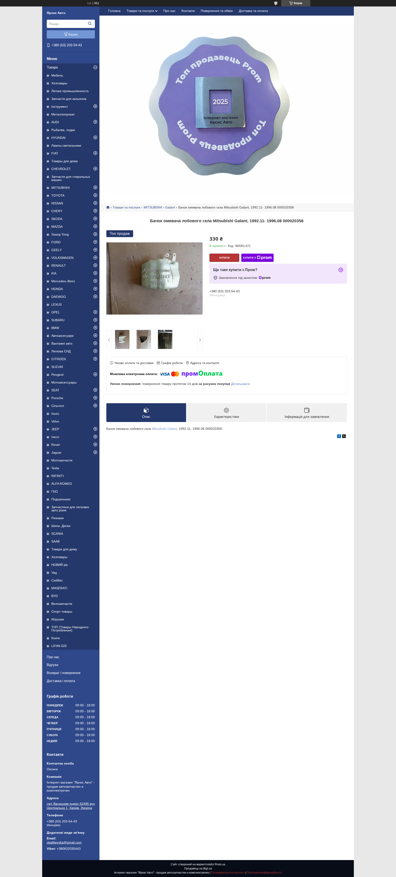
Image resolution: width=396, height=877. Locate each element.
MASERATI (59, 588)
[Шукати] (90, 24)
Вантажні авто (61, 343)
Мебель (57, 75)
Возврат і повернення (63, 673)
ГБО (54, 491)
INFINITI (57, 476)
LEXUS (56, 304)
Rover (55, 445)
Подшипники (60, 499)
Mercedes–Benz (63, 281)
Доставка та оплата (253, 11)
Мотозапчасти (61, 460)
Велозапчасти (61, 604)
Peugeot (57, 374)
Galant (170, 207)
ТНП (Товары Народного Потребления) (69, 628)
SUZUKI (57, 367)
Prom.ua (220, 864)
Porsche (57, 398)
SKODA (56, 219)
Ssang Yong (60, 234)
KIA (53, 273)
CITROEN (58, 359)
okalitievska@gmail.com (64, 842)
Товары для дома (64, 161)
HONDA (57, 289)
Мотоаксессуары (64, 382)
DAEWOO (58, 297)
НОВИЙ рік (59, 565)
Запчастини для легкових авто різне (70, 508)
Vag (54, 572)
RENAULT (58, 265)
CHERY (56, 211)
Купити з (249, 257)
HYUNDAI (58, 138)
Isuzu (55, 413)
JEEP (55, 429)
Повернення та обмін (217, 11)
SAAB (55, 541)
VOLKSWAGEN (62, 258)
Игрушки (57, 619)
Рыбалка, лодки (63, 130)
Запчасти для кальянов (68, 99)
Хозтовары (59, 83)
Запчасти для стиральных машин (70, 178)
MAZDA (57, 226)
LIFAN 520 (59, 646)
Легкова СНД (61, 351)
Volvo (55, 421)
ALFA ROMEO (61, 483)
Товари (52, 67)
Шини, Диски (60, 526)
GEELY (56, 250)
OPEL (55, 312)
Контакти (188, 11)
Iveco (55, 437)
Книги (55, 638)
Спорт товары (61, 611)
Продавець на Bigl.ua (198, 868)
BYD (54, 596)
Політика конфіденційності (264, 872)
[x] (344, 437)
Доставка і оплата (61, 681)
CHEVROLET (61, 169)
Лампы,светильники (66, 145)
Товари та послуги (140, 11)
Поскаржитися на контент (228, 872)
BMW (55, 328)
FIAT (54, 153)
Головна (114, 11)
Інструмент (59, 106)
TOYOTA (57, 195)
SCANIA (57, 533)
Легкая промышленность (70, 91)
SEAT (55, 390)
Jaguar (56, 452)
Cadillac (57, 580)
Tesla (55, 468)
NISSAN (57, 203)
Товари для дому (64, 549)
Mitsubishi (159, 428)
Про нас (53, 657)
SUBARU (57, 320)
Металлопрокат (63, 114)
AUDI (55, 122)
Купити (224, 257)
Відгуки (52, 665)
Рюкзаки (57, 518)
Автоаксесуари (62, 335)
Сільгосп (57, 406)
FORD (55, 242)
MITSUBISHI (60, 187)
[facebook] (339, 437)
